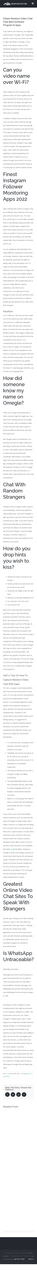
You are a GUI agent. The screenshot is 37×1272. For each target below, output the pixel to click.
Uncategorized (25, 1073)
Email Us (31, 1259)
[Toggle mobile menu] (33, 3)
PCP (6, 1073)
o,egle (12, 849)
